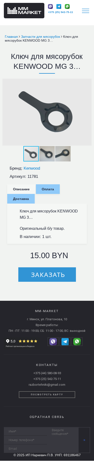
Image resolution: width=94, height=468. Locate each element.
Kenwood (32, 168)
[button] (87, 83)
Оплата (48, 189)
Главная (12, 36)
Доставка (21, 199)
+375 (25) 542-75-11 (60, 12)
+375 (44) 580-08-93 (47, 373)
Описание (21, 189)
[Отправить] (84, 440)
